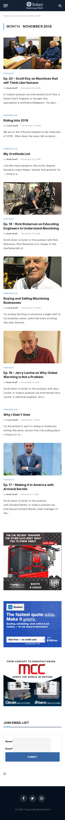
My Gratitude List (16, 154)
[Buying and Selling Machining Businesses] (32, 272)
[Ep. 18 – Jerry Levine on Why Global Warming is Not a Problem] (32, 347)
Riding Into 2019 (15, 120)
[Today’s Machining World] (34, 5)
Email (9, 748)
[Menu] (5, 5)
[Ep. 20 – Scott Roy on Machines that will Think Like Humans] (32, 53)
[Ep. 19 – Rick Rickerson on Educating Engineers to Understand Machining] (32, 198)
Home (6, 16)
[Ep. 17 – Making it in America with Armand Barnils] (32, 459)
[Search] (60, 5)
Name (9, 741)
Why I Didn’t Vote (16, 414)
